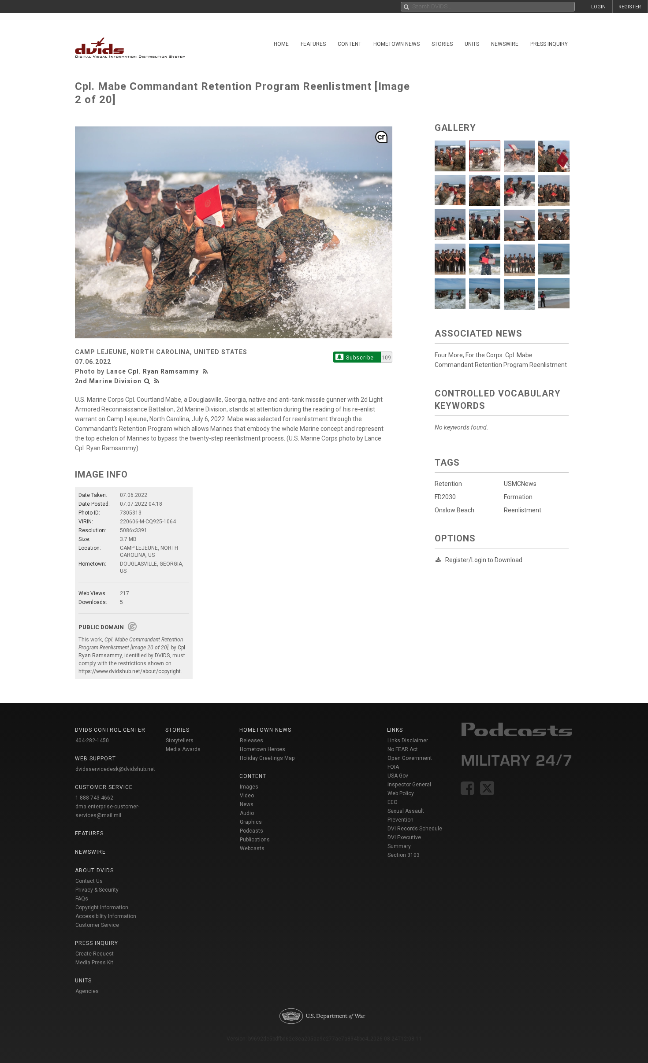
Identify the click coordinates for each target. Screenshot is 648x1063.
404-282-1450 (92, 740)
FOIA (393, 767)
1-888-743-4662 (94, 798)
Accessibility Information (105, 916)
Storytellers (180, 740)
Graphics (251, 822)
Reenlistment (522, 510)
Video (247, 796)
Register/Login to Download (483, 559)
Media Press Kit (94, 962)
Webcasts (252, 848)
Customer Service (97, 925)
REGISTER (629, 7)
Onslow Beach (454, 510)
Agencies (87, 991)
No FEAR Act (402, 749)
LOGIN (598, 7)
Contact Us (89, 881)
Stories (442, 44)
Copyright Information (101, 907)
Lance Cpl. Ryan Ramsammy (152, 371)
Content (349, 44)
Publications (255, 840)
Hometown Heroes (262, 749)
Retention (448, 483)
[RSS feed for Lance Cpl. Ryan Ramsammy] (206, 371)
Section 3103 (403, 855)
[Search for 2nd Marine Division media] (147, 381)
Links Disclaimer (407, 740)
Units (472, 44)
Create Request (94, 954)
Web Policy (400, 793)
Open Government (409, 758)
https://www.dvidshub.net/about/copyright (129, 671)
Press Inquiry (549, 44)
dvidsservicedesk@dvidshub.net (115, 769)
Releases (251, 740)
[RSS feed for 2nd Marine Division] (157, 381)
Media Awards (183, 749)
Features (313, 44)
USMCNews (520, 483)
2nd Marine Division (108, 381)
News (246, 804)
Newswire (504, 44)
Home (281, 44)
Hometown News (396, 44)
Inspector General (409, 785)
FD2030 (445, 496)
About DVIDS (94, 870)
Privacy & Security (97, 890)
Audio (247, 813)
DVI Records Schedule (414, 829)
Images (249, 787)
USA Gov (397, 776)
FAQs (81, 899)
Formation (518, 496)
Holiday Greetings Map (267, 758)
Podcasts (251, 831)
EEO (392, 802)
